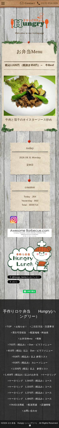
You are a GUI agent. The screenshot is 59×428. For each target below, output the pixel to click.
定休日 (30, 165)
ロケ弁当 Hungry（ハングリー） (23, 423)
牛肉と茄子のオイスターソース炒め (28, 119)
